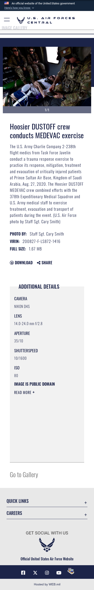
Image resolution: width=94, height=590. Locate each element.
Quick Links (18, 501)
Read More (23, 392)
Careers (14, 513)
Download (23, 262)
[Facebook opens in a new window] (23, 573)
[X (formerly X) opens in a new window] (35, 573)
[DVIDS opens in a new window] (71, 571)
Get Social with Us (47, 533)
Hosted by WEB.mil (47, 584)
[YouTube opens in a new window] (59, 573)
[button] (19, 8)
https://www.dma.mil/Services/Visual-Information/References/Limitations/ (40, 448)
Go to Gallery (24, 474)
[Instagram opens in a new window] (47, 573)
